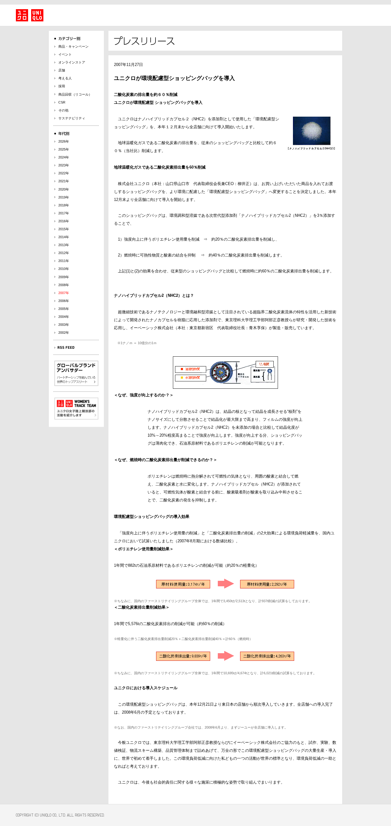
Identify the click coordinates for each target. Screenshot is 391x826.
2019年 (63, 197)
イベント (65, 54)
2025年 (63, 149)
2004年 (63, 316)
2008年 (63, 285)
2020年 (63, 189)
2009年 (63, 277)
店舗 (61, 70)
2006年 (63, 301)
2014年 (63, 237)
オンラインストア (71, 62)
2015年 (63, 229)
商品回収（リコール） (75, 94)
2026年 (63, 141)
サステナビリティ (71, 118)
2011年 (63, 261)
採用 (61, 86)
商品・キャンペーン (73, 46)
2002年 (63, 332)
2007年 (63, 293)
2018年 (63, 205)
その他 (63, 110)
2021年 (63, 181)
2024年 (63, 157)
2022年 (63, 173)
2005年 (63, 309)
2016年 (63, 221)
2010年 (63, 269)
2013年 (63, 245)
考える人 (65, 78)
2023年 (63, 165)
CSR (61, 102)
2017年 (63, 213)
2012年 (63, 253)
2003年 (63, 324)
